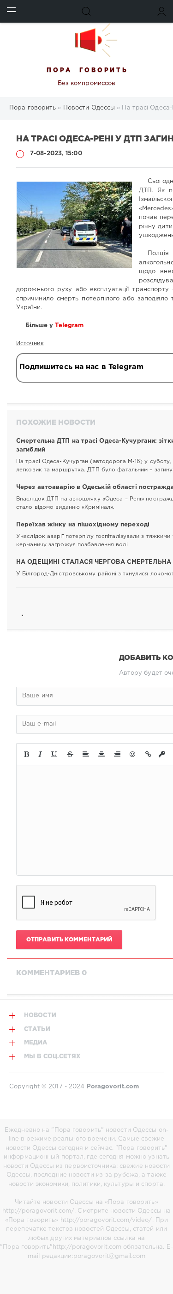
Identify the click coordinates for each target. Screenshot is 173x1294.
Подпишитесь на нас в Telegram (81, 367)
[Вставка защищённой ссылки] (162, 754)
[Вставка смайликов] (133, 754)
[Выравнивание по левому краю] (86, 754)
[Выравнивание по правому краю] (117, 754)
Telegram (70, 325)
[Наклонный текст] (40, 754)
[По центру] (101, 754)
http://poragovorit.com (87, 1247)
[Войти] (161, 11)
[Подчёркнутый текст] (54, 754)
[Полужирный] (26, 754)
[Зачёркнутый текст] (70, 754)
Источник (30, 343)
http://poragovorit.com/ (38, 1211)
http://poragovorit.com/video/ (106, 1220)
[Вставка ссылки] (148, 754)
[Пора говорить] (86, 40)
